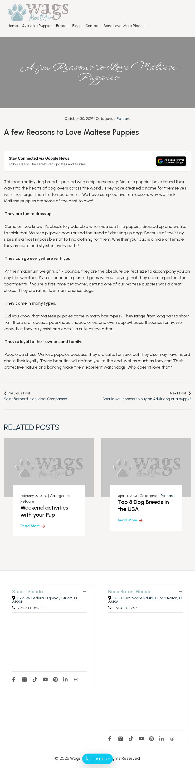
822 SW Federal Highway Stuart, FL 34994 (45, 600)
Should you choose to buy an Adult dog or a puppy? (146, 399)
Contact (92, 26)
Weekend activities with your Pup (44, 511)
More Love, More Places (124, 26)
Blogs (76, 26)
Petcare (124, 118)
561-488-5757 (125, 608)
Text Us (98, 759)
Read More (30, 526)
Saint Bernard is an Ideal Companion (35, 399)
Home (13, 26)
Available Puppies (37, 26)
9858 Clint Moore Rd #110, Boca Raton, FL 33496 (145, 600)
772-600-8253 (29, 608)
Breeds (62, 26)
